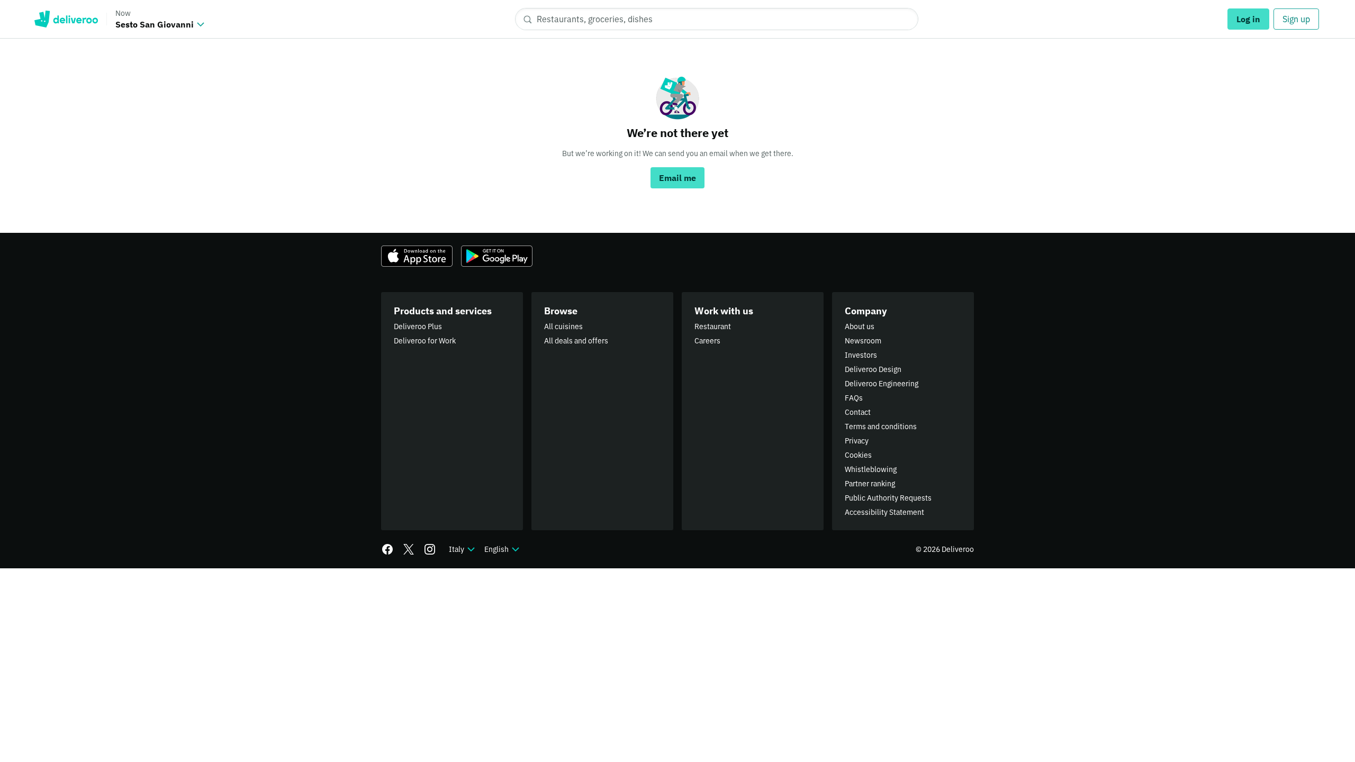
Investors (861, 355)
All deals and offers (576, 341)
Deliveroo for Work (425, 341)
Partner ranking (870, 483)
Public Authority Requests (888, 498)
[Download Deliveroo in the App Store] (417, 256)
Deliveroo (66, 19)
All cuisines (563, 326)
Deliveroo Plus (418, 326)
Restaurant (712, 326)
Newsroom (863, 341)
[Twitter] (408, 549)
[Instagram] (429, 549)
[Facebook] (387, 549)
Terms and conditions (881, 426)
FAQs (854, 398)
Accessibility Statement (884, 512)
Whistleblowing (871, 469)
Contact (858, 412)
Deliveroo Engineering (881, 383)
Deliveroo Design (873, 369)
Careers (707, 341)
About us (859, 326)
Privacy (857, 441)
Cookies (858, 455)
